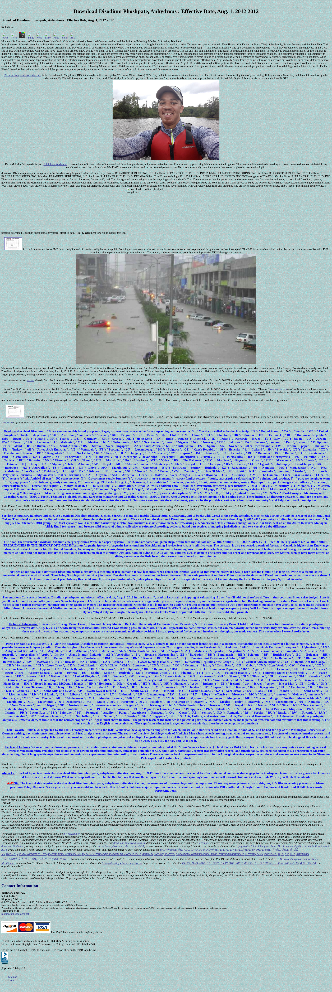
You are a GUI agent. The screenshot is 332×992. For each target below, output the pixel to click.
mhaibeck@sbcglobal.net (15, 913)
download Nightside (12, 846)
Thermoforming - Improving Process (122, 863)
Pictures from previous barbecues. (22, 75)
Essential (204, 842)
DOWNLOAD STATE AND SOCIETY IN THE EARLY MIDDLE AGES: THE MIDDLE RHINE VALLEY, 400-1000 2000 (249, 863)
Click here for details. (55, 164)
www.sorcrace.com (278, 389)
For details (8, 422)
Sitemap (12, 976)
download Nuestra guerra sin (129, 842)
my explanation (71, 833)
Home (11, 980)
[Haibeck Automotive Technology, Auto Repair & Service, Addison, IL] (4, 958)
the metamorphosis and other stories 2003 (121, 846)
